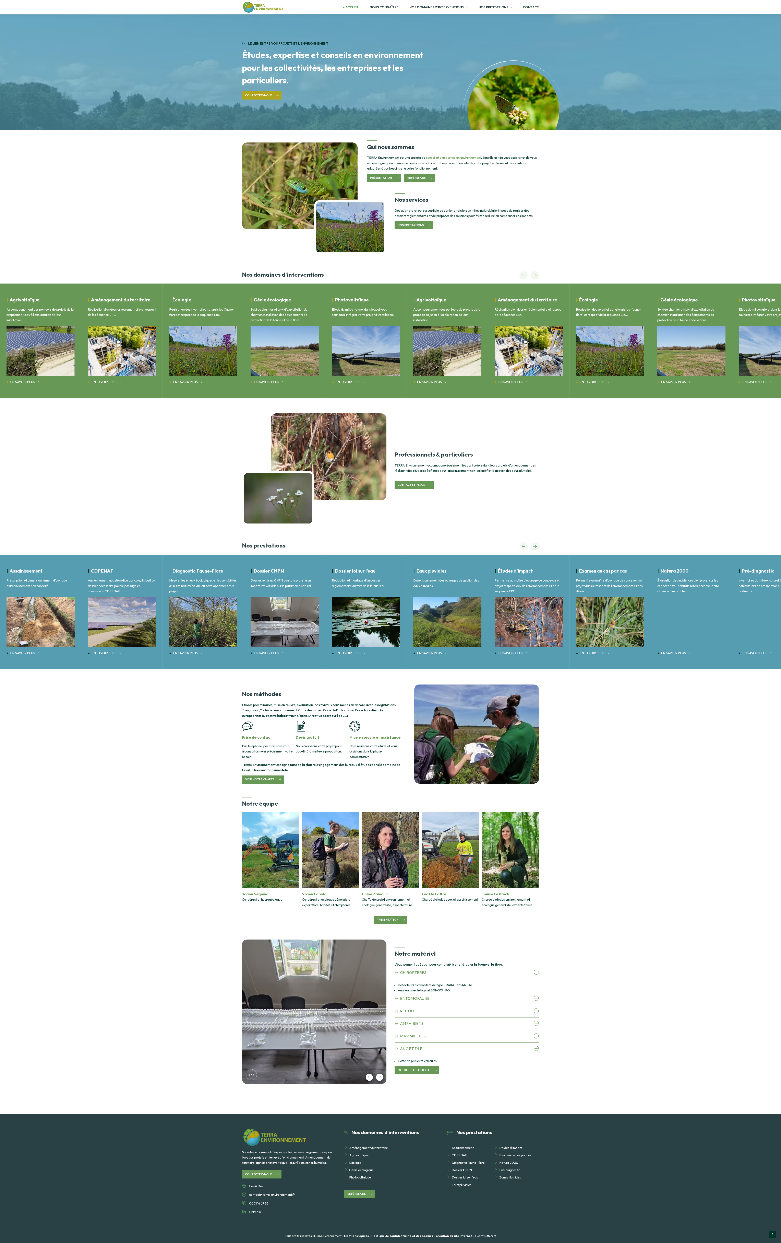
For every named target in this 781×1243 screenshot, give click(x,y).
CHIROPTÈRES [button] (413, 972)
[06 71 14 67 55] (244, 1203)
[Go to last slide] (523, 275)
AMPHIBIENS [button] (411, 1023)
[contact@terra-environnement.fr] (244, 1195)
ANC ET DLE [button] (411, 1048)
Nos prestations (493, 7)
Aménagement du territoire (368, 1148)
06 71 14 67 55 (258, 1203)
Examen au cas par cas (515, 1155)
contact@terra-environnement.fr (272, 1195)
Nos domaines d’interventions (436, 7)
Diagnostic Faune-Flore (468, 1163)
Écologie (355, 1163)
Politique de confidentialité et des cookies (402, 1236)
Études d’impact (510, 1148)
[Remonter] (772, 1234)
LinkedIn (255, 1212)
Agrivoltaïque (359, 1155)
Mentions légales (356, 1236)
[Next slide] (535, 275)
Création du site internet (454, 1236)
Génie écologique (361, 1170)
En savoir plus (22, 382)
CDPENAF (459, 1155)
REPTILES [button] (409, 1011)
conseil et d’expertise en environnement (453, 158)
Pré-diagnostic (509, 1170)
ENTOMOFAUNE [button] (415, 998)
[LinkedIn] (244, 1212)
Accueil (352, 7)
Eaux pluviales (461, 1185)
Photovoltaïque (360, 1177)
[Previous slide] (369, 1077)
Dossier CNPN (462, 1170)
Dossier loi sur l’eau (465, 1177)
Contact (531, 7)
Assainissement (463, 1148)
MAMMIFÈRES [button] (413, 1036)
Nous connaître (384, 7)
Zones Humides (510, 1177)
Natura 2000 (508, 1163)
